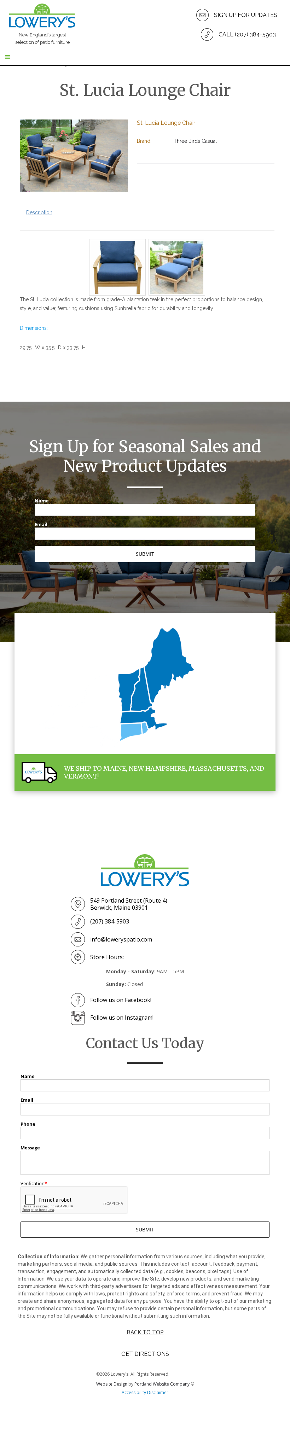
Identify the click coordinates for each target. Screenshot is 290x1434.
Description (39, 212)
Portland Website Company (162, 1384)
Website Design (111, 1384)
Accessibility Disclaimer (145, 1392)
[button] (145, 57)
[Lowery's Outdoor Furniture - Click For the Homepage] (145, 870)
